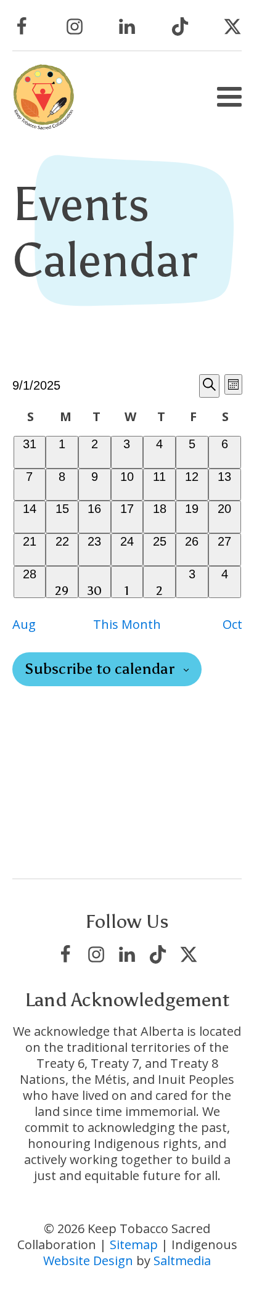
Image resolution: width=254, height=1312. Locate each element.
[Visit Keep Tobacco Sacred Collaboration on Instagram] (74, 26)
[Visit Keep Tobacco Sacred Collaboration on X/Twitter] (232, 26)
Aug (24, 625)
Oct (232, 625)
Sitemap (134, 1244)
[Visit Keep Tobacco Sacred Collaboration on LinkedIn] (127, 26)
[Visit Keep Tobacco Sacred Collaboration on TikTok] (180, 26)
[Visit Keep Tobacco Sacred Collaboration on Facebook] (21, 26)
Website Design (88, 1260)
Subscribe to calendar (99, 669)
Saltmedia (182, 1260)
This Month (127, 625)
